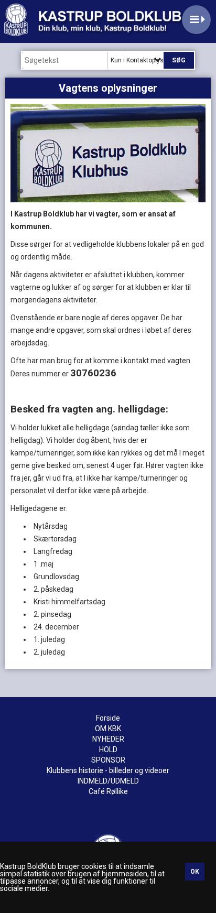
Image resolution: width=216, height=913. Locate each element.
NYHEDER (108, 739)
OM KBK (108, 728)
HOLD (108, 749)
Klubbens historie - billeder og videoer (108, 770)
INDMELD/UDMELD (108, 781)
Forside (108, 718)
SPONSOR (108, 760)
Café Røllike (108, 791)
